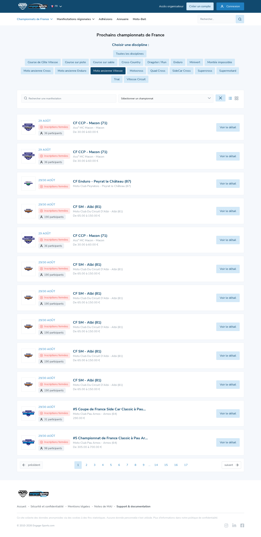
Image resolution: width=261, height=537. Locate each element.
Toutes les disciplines (130, 54)
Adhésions (105, 19)
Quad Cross (157, 71)
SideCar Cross (181, 71)
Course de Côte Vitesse (43, 62)
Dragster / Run (157, 62)
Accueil (21, 506)
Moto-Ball (139, 19)
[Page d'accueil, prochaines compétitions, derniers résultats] (32, 6)
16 (176, 465)
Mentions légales (79, 506)
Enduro (178, 62)
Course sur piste (75, 62)
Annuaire (123, 19)
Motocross (136, 71)
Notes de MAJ (103, 506)
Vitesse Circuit (136, 79)
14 (156, 465)
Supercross (205, 71)
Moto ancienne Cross (37, 71)
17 (186, 465)
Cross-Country (131, 62)
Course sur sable (104, 62)
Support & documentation (133, 506)
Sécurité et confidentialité (47, 506)
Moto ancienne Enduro (72, 71)
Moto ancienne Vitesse (108, 71)
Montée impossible (219, 62)
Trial (117, 79)
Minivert (195, 62)
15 (166, 465)
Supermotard (227, 71)
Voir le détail (228, 127)
